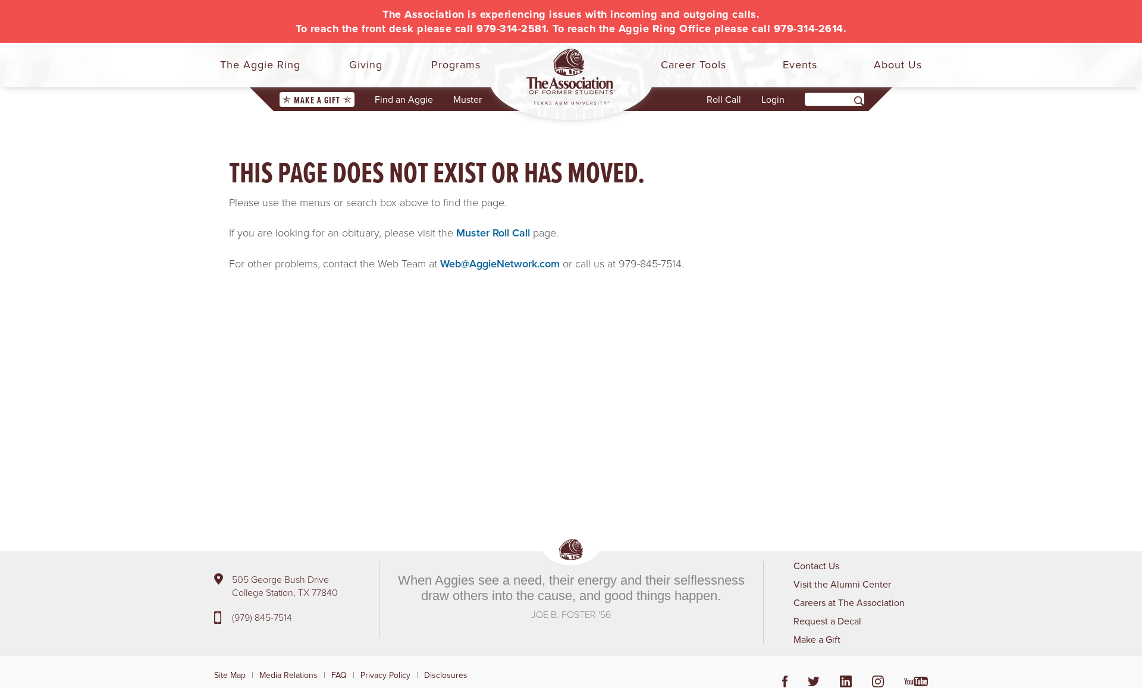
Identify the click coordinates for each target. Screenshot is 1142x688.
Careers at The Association (849, 602)
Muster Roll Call (493, 232)
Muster (467, 99)
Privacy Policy (385, 675)
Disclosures (446, 675)
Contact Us (816, 565)
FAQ (339, 675)
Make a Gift (317, 100)
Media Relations (288, 675)
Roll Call (724, 99)
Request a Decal (827, 620)
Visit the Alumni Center (842, 584)
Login (773, 99)
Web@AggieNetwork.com (500, 263)
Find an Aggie (404, 99)
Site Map (230, 675)
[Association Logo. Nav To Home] (571, 77)
